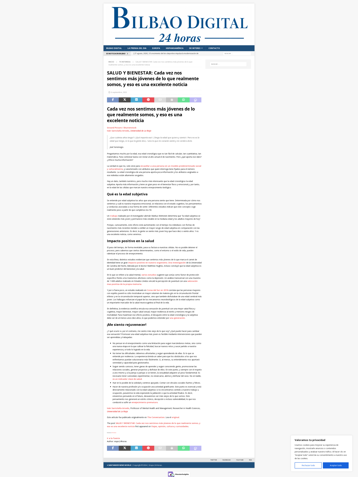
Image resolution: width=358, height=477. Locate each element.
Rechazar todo (308, 465)
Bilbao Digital (114, 48)
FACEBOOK (226, 460)
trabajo (113, 215)
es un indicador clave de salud (127, 379)
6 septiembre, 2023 (119, 92)
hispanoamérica (174, 48)
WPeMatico (113, 432)
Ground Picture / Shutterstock (121, 127)
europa (156, 48)
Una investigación (177, 262)
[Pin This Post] (148, 99)
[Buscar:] (237, 53)
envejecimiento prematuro (145, 402)
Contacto (214, 48)
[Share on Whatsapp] (183, 99)
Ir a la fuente (113, 438)
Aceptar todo (336, 465)
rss (250, 460)
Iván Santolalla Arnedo (118, 130)
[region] (321, 453)
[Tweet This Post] (124, 99)
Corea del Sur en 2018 (157, 290)
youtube (239, 460)
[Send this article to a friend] (160, 99)
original (175, 417)
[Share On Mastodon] (195, 99)
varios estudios (149, 274)
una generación (177, 318)
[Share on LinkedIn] (136, 99)
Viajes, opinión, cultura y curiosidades (169, 426)
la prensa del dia (137, 48)
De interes (194, 48)
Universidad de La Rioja (140, 130)
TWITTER (213, 460)
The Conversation (156, 417)
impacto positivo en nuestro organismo (147, 262)
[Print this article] (172, 99)
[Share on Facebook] (113, 99)
